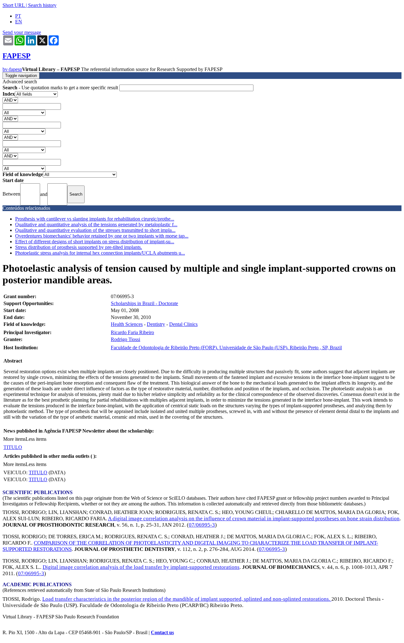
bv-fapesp (12, 69)
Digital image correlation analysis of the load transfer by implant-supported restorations (141, 567)
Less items (36, 439)
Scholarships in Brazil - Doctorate (144, 303)
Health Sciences (127, 324)
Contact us (162, 632)
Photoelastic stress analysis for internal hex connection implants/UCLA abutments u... (100, 253)
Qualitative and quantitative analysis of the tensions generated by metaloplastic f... (96, 224)
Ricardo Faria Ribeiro (132, 332)
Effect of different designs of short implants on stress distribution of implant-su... (94, 241)
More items (14, 439)
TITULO (12, 447)
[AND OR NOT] (10, 100)
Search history (42, 5)
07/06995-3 (202, 525)
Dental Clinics (183, 324)
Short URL (14, 5)
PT (18, 16)
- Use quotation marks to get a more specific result (61, 87)
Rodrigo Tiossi (125, 339)
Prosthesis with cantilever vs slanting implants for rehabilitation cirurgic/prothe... (94, 218)
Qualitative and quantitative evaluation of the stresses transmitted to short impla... (95, 230)
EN (18, 21)
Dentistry (156, 324)
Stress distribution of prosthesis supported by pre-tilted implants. (78, 247)
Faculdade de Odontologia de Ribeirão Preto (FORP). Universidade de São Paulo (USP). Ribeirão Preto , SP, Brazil (226, 347)
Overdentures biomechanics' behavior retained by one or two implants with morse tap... (101, 236)
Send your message (22, 32)
